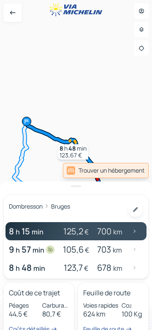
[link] (106, 170)
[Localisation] (141, 48)
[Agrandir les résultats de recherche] (76, 186)
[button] (73, 152)
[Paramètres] (141, 29)
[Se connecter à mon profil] (141, 11)
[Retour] (12, 12)
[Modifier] (135, 209)
